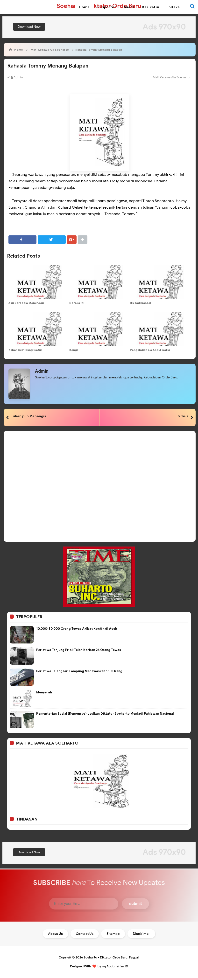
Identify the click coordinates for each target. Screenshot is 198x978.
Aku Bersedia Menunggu (26, 303)
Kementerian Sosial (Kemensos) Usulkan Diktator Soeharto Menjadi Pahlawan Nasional (105, 713)
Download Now (29, 27)
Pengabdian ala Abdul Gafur (150, 350)
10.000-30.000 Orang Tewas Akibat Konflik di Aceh (76, 629)
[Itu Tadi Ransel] (159, 282)
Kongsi (74, 350)
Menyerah (44, 692)
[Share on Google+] (72, 239)
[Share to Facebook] (22, 239)
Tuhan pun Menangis (28, 416)
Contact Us (84, 934)
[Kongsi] (98, 329)
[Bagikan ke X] (52, 239)
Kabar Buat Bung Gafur (25, 350)
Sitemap (113, 934)
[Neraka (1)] (98, 282)
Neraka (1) (76, 303)
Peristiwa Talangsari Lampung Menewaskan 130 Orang (79, 671)
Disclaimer (141, 934)
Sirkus (183, 416)
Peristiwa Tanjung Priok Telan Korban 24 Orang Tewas (78, 650)
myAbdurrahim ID (115, 966)
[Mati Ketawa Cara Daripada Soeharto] (99, 781)
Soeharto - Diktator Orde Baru (105, 957)
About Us (55, 934)
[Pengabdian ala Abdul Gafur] (159, 329)
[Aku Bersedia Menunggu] (37, 282)
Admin (41, 371)
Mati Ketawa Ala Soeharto (171, 77)
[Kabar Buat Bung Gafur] (37, 329)
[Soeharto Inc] (99, 576)
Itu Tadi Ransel (140, 303)
